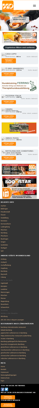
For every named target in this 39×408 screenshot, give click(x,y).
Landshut (4, 289)
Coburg (3, 277)
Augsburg (4, 268)
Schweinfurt (5, 307)
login (2, 381)
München (4, 230)
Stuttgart (4, 248)
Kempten (4, 286)
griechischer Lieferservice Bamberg (13, 353)
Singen (3, 242)
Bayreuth (4, 274)
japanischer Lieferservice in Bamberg (14, 333)
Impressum (5, 372)
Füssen (3, 215)
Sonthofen (4, 245)
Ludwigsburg (5, 227)
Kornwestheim (6, 224)
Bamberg (4, 271)
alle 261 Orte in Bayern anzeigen (12, 320)
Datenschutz (5, 378)
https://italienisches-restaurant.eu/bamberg (16, 336)
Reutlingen (4, 239)
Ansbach (4, 262)
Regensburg (5, 301)
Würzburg (4, 316)
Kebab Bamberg (6, 330)
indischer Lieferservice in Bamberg (13, 358)
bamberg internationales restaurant (13, 327)
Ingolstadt (4, 283)
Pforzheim (4, 236)
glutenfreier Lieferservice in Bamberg (14, 347)
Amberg (3, 259)
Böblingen (4, 209)
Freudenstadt (5, 212)
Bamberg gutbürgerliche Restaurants (14, 341)
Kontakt (3, 369)
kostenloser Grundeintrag (7, 405)
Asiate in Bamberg (7, 338)
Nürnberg (4, 233)
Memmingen (5, 292)
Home (3, 366)
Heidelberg (4, 218)
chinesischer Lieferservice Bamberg (13, 355)
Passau (3, 298)
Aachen (3, 206)
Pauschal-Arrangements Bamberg (12, 344)
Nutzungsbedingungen (8, 375)
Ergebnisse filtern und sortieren (20, 48)
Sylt (2, 251)
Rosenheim (5, 304)
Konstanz (4, 221)
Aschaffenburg (6, 265)
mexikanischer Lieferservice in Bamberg (15, 350)
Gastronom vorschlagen (8, 397)
